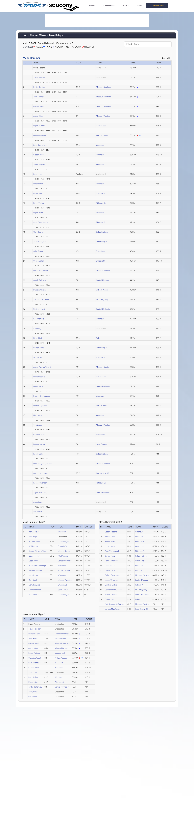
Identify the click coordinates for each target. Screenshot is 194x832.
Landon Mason (39, 444)
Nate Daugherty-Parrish (42, 463)
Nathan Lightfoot (40, 406)
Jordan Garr (38, 116)
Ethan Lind (37, 338)
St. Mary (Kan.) (102, 299)
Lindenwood (101, 126)
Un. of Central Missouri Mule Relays (42, 35)
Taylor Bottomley (40, 492)
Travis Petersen (39, 77)
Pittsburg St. (101, 203)
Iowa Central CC (102, 473)
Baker (98, 338)
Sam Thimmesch (40, 222)
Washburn (100, 145)
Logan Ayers (38, 213)
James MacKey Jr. (40, 473)
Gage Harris (38, 386)
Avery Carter (38, 502)
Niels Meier (37, 415)
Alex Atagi (37, 328)
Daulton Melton (39, 290)
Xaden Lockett (39, 309)
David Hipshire (39, 377)
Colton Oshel (38, 261)
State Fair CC (101, 444)
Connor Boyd (38, 106)
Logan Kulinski (39, 126)
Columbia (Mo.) (102, 232)
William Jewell (102, 406)
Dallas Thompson (40, 270)
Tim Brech (37, 425)
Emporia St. (100, 193)
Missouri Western (103, 116)
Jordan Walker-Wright (42, 367)
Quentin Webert (39, 135)
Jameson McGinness (42, 299)
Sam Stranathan (39, 145)
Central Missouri (102, 280)
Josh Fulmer (38, 97)
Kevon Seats (38, 193)
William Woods (102, 135)
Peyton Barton (39, 87)
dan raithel (37, 512)
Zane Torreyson (39, 242)
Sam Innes (37, 174)
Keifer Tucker (38, 203)
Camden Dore (38, 435)
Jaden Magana (39, 164)
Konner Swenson (40, 483)
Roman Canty (38, 348)
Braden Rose (38, 155)
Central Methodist (103, 309)
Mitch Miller (38, 184)
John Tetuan (38, 251)
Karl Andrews (38, 319)
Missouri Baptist (102, 367)
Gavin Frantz (38, 232)
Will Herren (37, 357)
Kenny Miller (38, 454)
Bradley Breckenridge (41, 396)
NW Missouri (101, 377)
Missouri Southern (103, 87)
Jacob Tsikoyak (39, 280)
